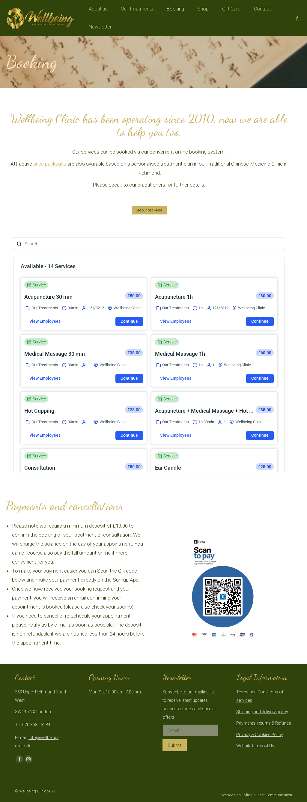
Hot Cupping (39, 411)
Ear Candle (168, 468)
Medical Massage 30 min (54, 354)
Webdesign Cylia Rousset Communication (256, 795)
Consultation (39, 468)
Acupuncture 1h (174, 297)
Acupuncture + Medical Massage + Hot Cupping (205, 411)
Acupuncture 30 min (48, 297)
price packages (49, 164)
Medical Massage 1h (180, 354)
